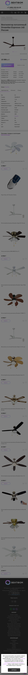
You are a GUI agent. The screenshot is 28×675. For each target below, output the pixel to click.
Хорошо (14, 670)
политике (23, 658)
